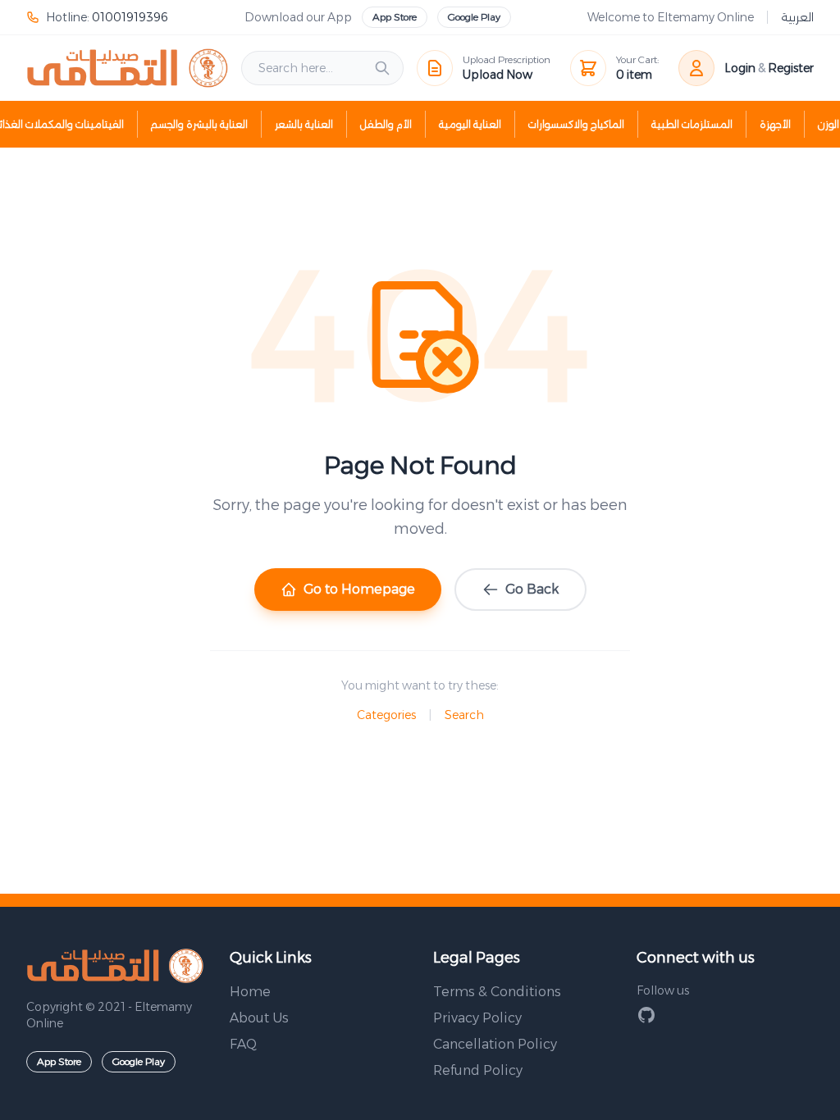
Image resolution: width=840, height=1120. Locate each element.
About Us (259, 1018)
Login (740, 68)
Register (791, 68)
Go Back (532, 589)
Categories (386, 715)
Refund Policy (478, 1070)
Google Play (474, 17)
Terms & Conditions (497, 991)
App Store (394, 17)
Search (464, 715)
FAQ (243, 1044)
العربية (797, 17)
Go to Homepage (359, 589)
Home (250, 991)
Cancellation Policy (495, 1044)
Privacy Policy (477, 1018)
